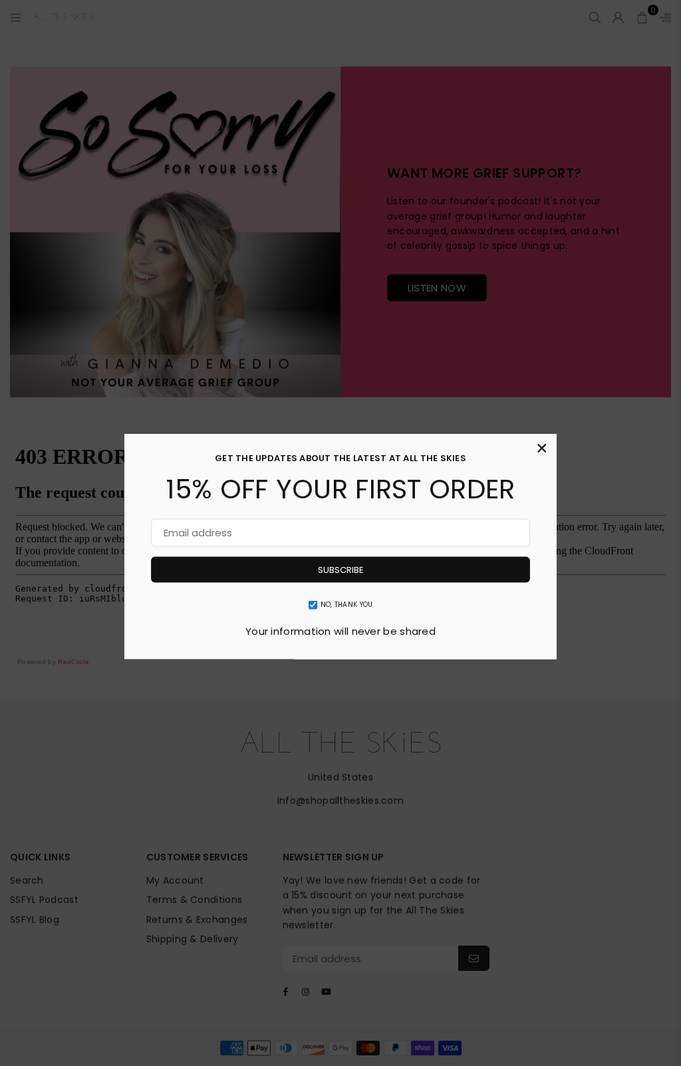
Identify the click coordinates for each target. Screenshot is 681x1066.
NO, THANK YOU (347, 605)
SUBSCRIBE (341, 570)
